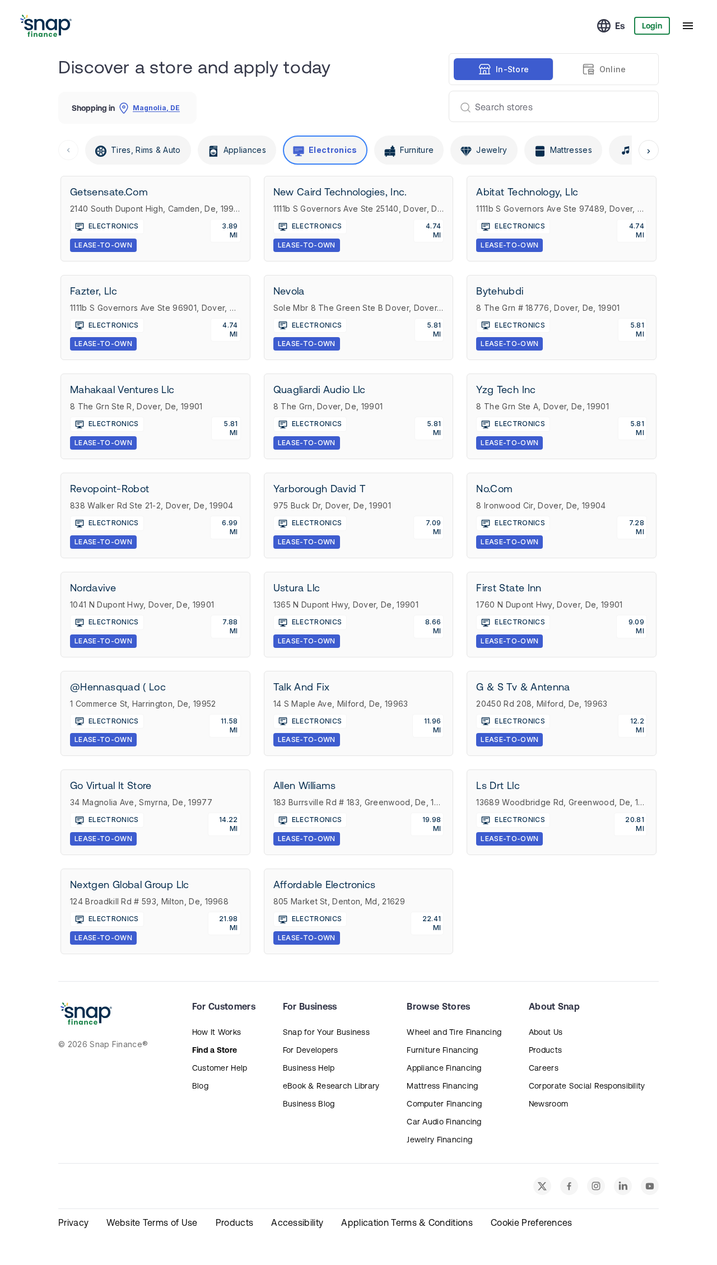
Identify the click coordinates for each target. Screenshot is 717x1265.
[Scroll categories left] (68, 150)
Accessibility (297, 1222)
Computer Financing (444, 1103)
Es (620, 26)
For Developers (310, 1049)
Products (545, 1049)
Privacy (73, 1222)
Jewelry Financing (439, 1139)
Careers (543, 1067)
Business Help (309, 1067)
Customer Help (220, 1067)
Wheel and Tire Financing (454, 1032)
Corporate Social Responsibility (587, 1085)
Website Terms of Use (151, 1222)
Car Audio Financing (444, 1121)
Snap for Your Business (326, 1032)
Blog (200, 1085)
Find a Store (214, 1049)
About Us (545, 1032)
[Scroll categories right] (649, 150)
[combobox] (549, 106)
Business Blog (309, 1103)
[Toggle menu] (688, 26)
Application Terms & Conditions (407, 1222)
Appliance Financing (444, 1067)
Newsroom (548, 1103)
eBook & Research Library (331, 1085)
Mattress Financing (442, 1085)
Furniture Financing (442, 1049)
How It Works (216, 1032)
